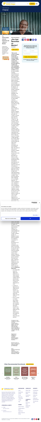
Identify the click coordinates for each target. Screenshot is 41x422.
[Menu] (37, 4)
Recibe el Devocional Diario (30, 56)
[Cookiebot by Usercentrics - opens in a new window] (32, 202)
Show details (35, 215)
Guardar (16, 49)
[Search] (28, 4)
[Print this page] (36, 40)
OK (30, 218)
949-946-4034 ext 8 (7, 411)
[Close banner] (39, 202)
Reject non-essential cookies (10, 218)
